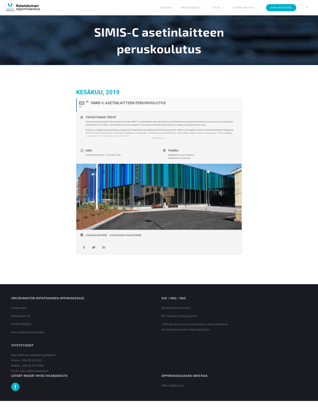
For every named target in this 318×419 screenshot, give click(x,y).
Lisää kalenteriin (96, 235)
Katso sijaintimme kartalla (27, 332)
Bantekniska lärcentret (175, 307)
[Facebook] (15, 387)
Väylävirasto (177, 385)
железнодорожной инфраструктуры (185, 329)
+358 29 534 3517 (31, 360)
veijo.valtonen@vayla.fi (34, 370)
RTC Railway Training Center (179, 315)
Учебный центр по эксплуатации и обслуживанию (194, 324)
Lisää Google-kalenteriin (125, 235)
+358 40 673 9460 (32, 365)
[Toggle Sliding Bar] (307, 7)
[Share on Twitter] (94, 247)
